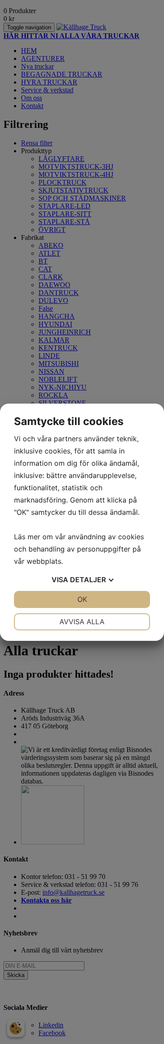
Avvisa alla (82, 621)
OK (82, 599)
